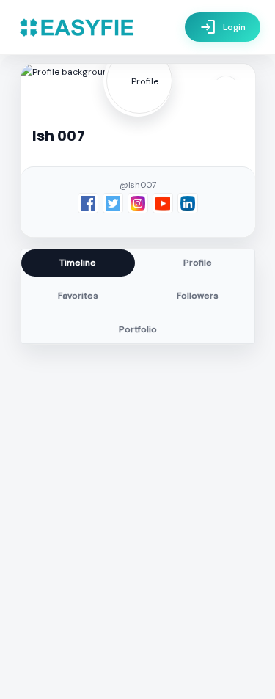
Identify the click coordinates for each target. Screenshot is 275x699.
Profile (197, 262)
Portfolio (138, 329)
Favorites (78, 295)
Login (222, 27)
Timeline (77, 262)
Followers (198, 295)
